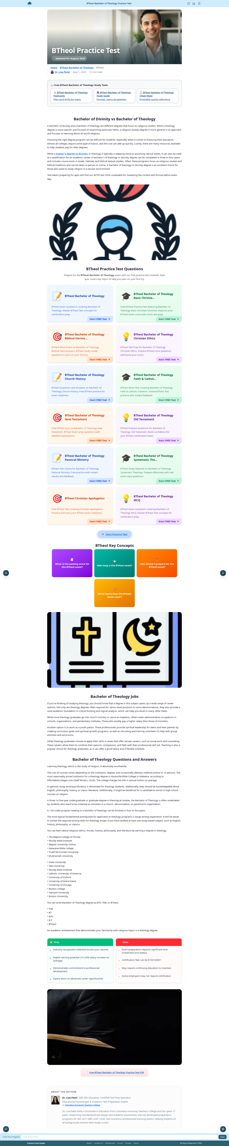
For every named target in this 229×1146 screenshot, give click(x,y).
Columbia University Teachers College (82, 1105)
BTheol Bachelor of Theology (77, 67)
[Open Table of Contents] (6, 573)
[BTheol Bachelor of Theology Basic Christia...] (149, 303)
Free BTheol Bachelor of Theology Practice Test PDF (114, 1072)
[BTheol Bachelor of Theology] (80, 303)
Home (53, 67)
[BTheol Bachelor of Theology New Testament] (80, 424)
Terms (136, 1143)
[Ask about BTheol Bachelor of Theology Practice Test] (6, 1129)
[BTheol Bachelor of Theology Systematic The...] (149, 465)
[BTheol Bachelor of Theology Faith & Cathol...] (149, 384)
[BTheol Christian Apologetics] (80, 505)
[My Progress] (193, 3)
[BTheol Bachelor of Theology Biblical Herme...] (80, 343)
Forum (120, 1143)
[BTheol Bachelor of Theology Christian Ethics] (149, 343)
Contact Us (98, 1143)
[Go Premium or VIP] (188, 3)
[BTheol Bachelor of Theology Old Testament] (149, 424)
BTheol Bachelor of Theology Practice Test (109, 3)
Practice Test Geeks (36, 1143)
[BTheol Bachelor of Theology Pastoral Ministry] (80, 465)
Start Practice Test (116, 534)
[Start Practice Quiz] (223, 573)
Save (222, 1137)
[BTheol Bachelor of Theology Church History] (80, 384)
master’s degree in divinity (72, 153)
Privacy (128, 1143)
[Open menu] (199, 3)
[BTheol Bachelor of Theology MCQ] (149, 505)
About (89, 1143)
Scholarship (110, 1143)
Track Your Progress (11, 1137)
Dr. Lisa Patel (62, 71)
